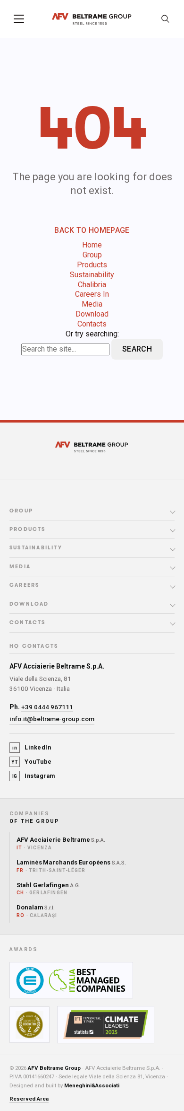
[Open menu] (18, 18)
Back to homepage (91, 230)
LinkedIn (31, 747)
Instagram (33, 775)
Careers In (92, 294)
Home (92, 244)
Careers (24, 585)
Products (92, 264)
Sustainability (92, 274)
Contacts (92, 323)
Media (92, 304)
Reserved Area (29, 1098)
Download (92, 313)
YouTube (31, 761)
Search (137, 348)
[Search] (165, 18)
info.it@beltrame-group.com (51, 719)
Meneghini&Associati (91, 1085)
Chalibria (92, 284)
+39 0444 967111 (47, 707)
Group (92, 254)
